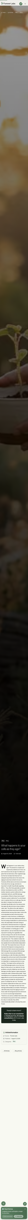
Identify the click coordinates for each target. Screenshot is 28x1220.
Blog (16, 12)
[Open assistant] (20, 3)
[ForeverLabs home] (8, 4)
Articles (11, 12)
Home (4, 12)
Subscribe (19, 1216)
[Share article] (3, 1203)
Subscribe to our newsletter (14, 1013)
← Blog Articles (18, 1051)
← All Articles (6, 1051)
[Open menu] (25, 3)
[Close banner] (25, 1209)
